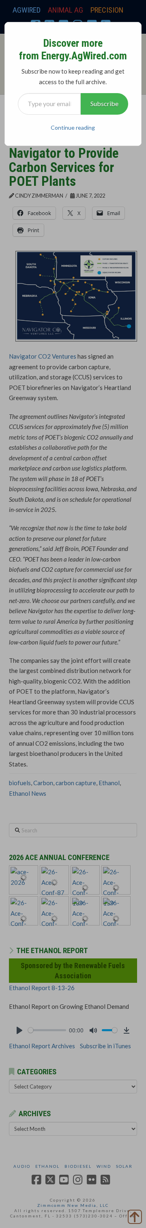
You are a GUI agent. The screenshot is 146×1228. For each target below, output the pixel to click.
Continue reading (73, 127)
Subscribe (104, 103)
